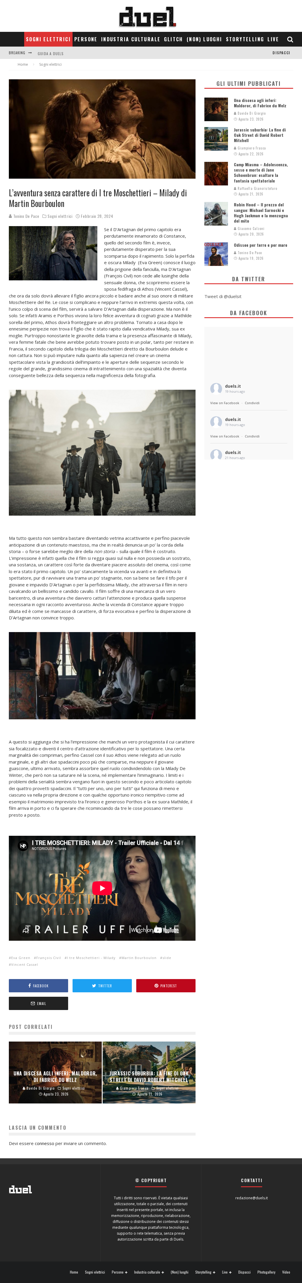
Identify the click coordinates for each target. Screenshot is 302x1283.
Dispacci (281, 52)
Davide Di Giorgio (251, 113)
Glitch (173, 39)
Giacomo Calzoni (251, 228)
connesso (44, 1143)
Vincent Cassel (24, 964)
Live (273, 39)
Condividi (252, 403)
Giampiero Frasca (251, 148)
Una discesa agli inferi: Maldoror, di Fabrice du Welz (260, 102)
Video (286, 1272)
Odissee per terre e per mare (260, 245)
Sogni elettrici (48, 39)
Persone (86, 39)
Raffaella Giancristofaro (257, 188)
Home (74, 1272)
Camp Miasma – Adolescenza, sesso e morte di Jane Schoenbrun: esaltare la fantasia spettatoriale (261, 172)
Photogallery (266, 1272)
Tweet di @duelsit (223, 296)
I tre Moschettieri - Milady (91, 957)
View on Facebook (224, 403)
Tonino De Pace (25, 216)
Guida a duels (51, 52)
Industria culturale (131, 39)
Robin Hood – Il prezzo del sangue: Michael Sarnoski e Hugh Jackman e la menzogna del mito (261, 212)
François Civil (48, 957)
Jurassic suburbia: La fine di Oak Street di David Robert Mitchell (260, 134)
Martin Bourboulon (139, 957)
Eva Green (20, 957)
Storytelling (245, 39)
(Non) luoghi (204, 39)
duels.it (233, 386)
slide (167, 957)
